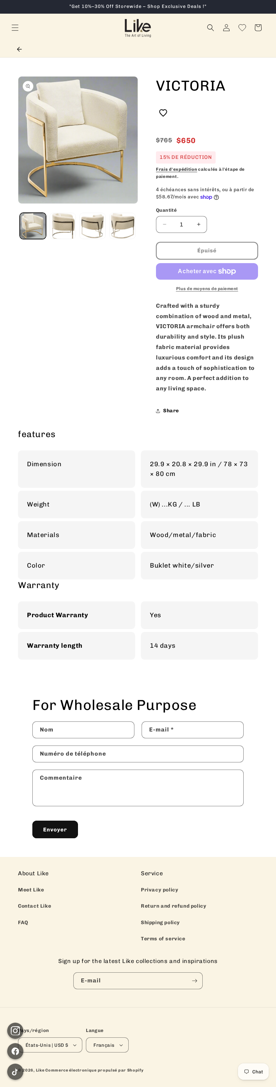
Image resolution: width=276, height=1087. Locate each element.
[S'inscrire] (194, 980)
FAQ (23, 922)
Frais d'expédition (176, 169)
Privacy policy (159, 890)
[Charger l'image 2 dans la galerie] (63, 226)
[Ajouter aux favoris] (163, 113)
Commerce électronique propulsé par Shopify (94, 1070)
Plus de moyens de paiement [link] (207, 288)
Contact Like (34, 906)
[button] (15, 28)
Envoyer (55, 829)
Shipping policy (160, 922)
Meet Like (31, 890)
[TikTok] (15, 1072)
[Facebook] (15, 1051)
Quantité (166, 210)
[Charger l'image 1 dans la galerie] (33, 226)
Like (40, 1070)
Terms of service (163, 939)
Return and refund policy (173, 906)
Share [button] (171, 411)
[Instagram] (15, 1031)
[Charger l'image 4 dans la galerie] (122, 226)
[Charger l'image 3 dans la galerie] (92, 226)
